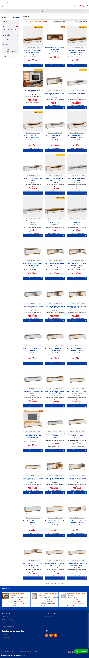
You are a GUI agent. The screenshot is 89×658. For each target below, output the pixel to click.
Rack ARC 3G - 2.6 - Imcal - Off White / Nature (33, 51)
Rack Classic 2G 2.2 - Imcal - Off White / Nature (32, 564)
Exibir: (80, 21)
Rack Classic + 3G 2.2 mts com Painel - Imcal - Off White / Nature (33, 435)
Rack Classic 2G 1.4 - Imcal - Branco (32, 521)
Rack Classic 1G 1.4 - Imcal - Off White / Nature (77, 479)
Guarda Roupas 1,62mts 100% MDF (48, 593)
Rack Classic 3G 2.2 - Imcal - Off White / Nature (77, 564)
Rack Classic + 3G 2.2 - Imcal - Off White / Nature (77, 392)
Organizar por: (57, 21)
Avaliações (6, 35)
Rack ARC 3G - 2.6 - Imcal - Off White (77, 222)
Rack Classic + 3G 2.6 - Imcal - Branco (55, 435)
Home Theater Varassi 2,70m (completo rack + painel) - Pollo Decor (19, 593)
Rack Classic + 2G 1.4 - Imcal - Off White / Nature (33, 264)
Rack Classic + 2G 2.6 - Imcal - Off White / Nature (77, 307)
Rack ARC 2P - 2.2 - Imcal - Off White (55, 136)
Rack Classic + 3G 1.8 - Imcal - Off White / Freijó (55, 349)
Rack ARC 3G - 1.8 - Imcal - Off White (77, 179)
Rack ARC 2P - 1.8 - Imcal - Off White (77, 94)
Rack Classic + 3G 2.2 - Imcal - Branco (33, 392)
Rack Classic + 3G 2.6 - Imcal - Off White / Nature (33, 479)
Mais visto (6, 588)
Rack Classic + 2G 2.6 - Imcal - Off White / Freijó (55, 307)
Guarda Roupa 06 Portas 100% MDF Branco (77, 593)
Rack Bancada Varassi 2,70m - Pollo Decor (33, 91)
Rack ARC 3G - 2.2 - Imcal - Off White (33, 222)
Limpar (17, 17)
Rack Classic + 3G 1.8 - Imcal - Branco (33, 349)
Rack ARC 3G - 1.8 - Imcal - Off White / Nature (77, 51)
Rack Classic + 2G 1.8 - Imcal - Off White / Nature (55, 264)
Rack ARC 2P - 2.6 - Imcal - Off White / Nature (55, 179)
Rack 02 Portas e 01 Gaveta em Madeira (55, 48)
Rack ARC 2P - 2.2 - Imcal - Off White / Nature (77, 136)
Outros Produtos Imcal (33, 48)
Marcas (5, 45)
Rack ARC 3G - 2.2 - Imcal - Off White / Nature (55, 222)
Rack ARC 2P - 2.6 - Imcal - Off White (33, 179)
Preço (5, 21)
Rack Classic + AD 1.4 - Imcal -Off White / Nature (55, 479)
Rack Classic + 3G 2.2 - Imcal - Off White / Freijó (55, 392)
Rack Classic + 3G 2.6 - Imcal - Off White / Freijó (77, 435)
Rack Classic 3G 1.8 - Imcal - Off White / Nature (54, 564)
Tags (4, 56)
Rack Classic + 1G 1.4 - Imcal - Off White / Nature (55, 94)
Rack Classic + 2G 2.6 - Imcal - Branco (33, 307)
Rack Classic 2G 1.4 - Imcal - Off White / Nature (54, 521)
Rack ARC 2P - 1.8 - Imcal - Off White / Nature (33, 136)
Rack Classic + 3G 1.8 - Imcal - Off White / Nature (77, 349)
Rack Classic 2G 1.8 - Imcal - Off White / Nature (77, 521)
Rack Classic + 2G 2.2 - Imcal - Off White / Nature (77, 264)
